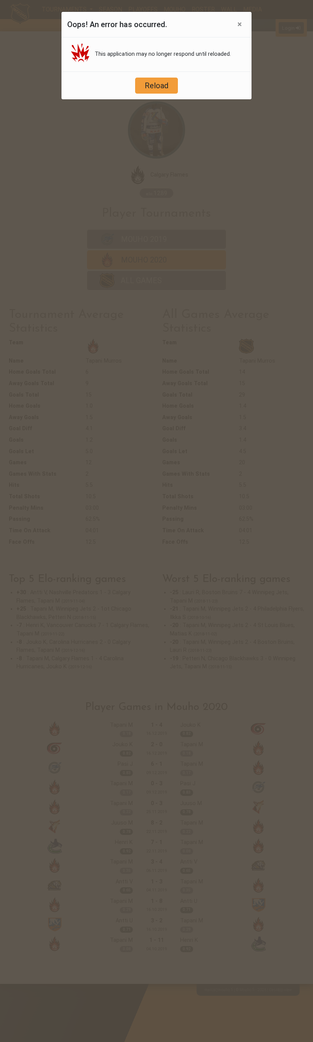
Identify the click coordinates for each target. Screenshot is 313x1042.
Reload (156, 85)
